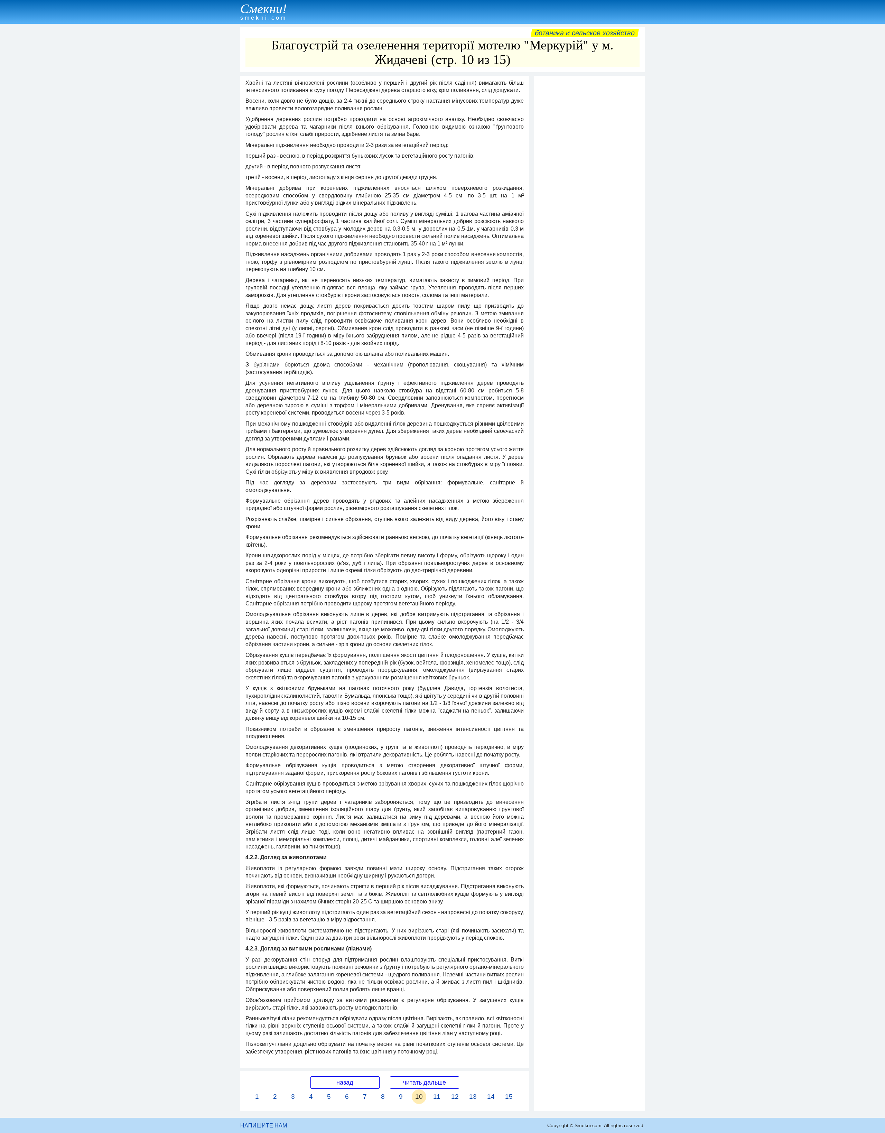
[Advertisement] (589, 183)
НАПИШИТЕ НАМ (263, 1126)
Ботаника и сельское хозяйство (584, 33)
